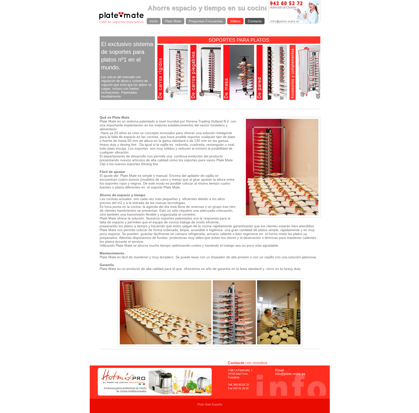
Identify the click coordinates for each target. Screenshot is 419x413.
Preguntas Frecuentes (206, 21)
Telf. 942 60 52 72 (238, 384)
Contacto (255, 21)
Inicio (154, 21)
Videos (235, 21)
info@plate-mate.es (290, 374)
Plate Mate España (209, 404)
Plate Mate (173, 21)
